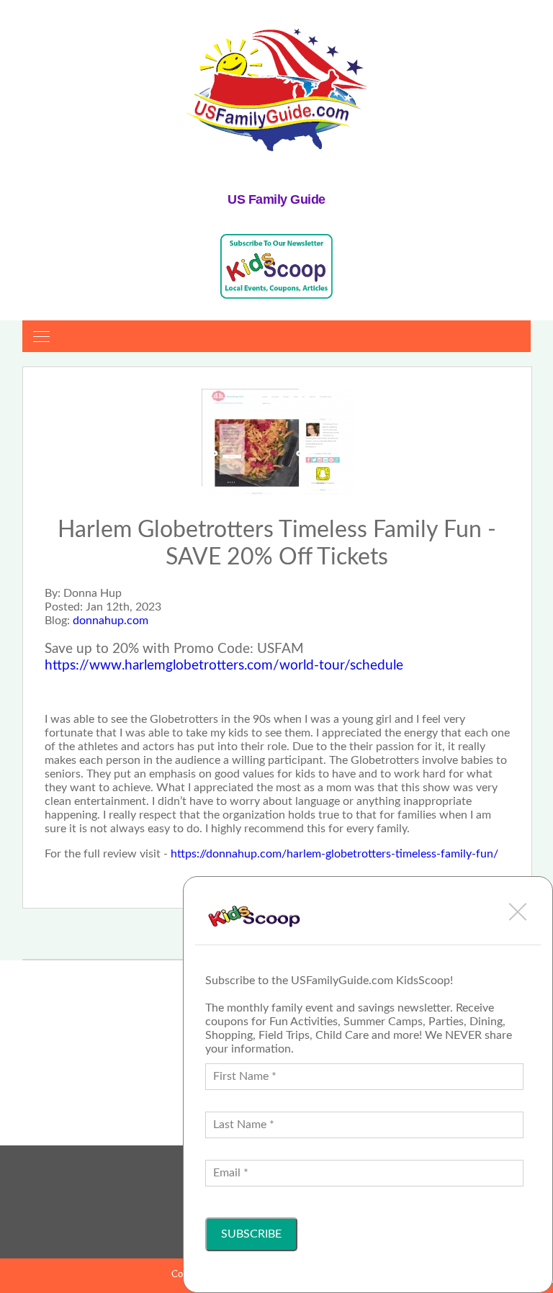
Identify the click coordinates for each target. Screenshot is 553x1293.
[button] (517, 911)
